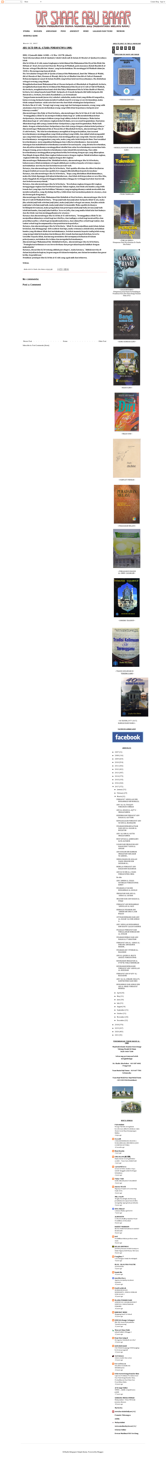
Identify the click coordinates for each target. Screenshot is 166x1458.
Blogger (100, 1452)
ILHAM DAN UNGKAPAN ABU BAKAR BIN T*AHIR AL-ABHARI (127, 846)
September (121, 1010)
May (118, 996)
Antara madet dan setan (123, 1358)
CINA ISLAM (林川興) (123, 1157)
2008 (117, 755)
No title (119, 877)
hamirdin (118, 1272)
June (119, 1000)
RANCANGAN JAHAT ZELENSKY (126, 1181)
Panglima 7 (119, 1256)
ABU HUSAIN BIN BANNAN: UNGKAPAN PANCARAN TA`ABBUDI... (126, 854)
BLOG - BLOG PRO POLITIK (125, 1264)
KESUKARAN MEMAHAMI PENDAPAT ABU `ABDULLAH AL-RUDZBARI (128, 968)
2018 (117, 1025)
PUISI (63, 31)
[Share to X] (63, 269)
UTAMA (26, 31)
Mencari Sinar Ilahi (122, 1330)
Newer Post (27, 341)
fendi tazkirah (120, 1288)
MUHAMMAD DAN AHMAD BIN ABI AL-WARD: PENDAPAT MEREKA (128, 987)
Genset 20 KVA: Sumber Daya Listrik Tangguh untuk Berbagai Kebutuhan (125, 1171)
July (118, 1003)
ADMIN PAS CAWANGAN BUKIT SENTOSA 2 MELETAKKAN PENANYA (126, 1304)
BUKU (86, 31)
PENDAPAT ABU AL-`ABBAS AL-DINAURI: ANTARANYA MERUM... (128, 945)
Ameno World (120, 1187)
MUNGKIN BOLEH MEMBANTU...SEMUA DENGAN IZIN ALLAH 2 (126, 1292)
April (119, 993)
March (119, 796)
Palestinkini (119, 1125)
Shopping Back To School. (123, 1314)
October (120, 1013)
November (121, 1017)
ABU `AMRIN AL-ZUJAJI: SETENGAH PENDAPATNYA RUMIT (127, 883)
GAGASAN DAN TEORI (102, 31)
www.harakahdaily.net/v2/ (125, 1411)
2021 (117, 1035)
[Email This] (58, 269)
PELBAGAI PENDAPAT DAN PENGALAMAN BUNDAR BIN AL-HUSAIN (128, 932)
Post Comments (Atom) (40, 345)
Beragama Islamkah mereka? (125, 1340)
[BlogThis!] (61, 269)
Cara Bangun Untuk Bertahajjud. (126, 1258)
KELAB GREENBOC (122, 1246)
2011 (117, 766)
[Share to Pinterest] (67, 269)
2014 (117, 776)
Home (65, 341)
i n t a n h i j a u (120, 1364)
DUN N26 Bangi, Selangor (125, 1320)
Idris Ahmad (119, 1209)
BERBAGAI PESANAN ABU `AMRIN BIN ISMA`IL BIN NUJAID (126, 912)
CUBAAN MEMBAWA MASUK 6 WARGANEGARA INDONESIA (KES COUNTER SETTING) (127, 1143)
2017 (117, 787)
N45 (116, 1236)
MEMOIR (121, 31)
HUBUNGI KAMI (30, 36)
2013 (117, 773)
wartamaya (119, 1356)
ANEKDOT (74, 31)
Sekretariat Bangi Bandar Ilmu (127, 1374)
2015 (117, 780)
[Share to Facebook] (65, 269)
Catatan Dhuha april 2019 (123, 1211)
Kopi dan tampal (121, 1338)
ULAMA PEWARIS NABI (123, 1300)
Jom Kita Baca (120, 1278)
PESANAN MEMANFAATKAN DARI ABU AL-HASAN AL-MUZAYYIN (127, 828)
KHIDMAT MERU (121, 1312)
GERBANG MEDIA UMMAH (124, 1398)
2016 (117, 783)
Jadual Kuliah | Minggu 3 (123, 1332)
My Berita (118, 1408)
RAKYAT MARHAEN (122, 1227)
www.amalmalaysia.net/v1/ (125, 1426)
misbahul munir (121, 1346)
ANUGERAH (51, 31)
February (120, 793)
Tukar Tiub (119, 1179)
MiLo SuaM (119, 1197)
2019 (117, 1028)
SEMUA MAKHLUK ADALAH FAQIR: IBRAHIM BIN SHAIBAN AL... (126, 861)
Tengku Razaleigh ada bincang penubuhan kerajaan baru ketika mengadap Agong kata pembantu (126, 1201)
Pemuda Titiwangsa (123, 1415)
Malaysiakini (120, 1422)
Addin (117, 1419)
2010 (117, 762)
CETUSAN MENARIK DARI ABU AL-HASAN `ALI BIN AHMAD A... (128, 919)
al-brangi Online (121, 1388)
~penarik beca (120, 1167)
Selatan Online (120, 1430)
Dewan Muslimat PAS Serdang (126, 1433)
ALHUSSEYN (119, 1217)
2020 (117, 1032)
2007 (117, 752)
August (119, 1007)
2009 (117, 759)
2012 (117, 769)
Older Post (102, 341)
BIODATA (38, 31)
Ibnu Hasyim (119, 1151)
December (121, 1020)
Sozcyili (118, 1139)
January (120, 789)
